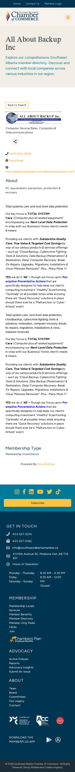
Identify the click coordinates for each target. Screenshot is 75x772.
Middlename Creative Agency (47, 767)
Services (14, 610)
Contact (14, 705)
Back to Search (17, 105)
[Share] (15, 142)
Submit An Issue (19, 671)
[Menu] (68, 17)
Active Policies (18, 659)
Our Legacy (16, 701)
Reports (14, 663)
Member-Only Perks (22, 623)
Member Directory (21, 618)
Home (17, 3)
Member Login (53, 3)
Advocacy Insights (21, 667)
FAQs (13, 627)
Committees (17, 696)
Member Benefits (20, 614)
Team (12, 688)
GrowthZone (46, 464)
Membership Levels (21, 606)
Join (12, 631)
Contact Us (32, 3)
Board (13, 692)
